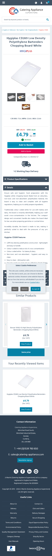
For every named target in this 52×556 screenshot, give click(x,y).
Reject (15, 289)
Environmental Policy (13, 527)
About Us (13, 503)
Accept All (35, 289)
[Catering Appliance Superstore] (26, 11)
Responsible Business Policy (39, 527)
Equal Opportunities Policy (38, 522)
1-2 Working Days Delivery (26, 171)
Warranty (13, 513)
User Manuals (13, 541)
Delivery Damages (38, 513)
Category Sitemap (13, 536)
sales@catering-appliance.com (27, 454)
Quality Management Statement (13, 532)
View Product (26, 344)
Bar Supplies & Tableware (8, 30)
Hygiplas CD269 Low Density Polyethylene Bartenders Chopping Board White (26, 395)
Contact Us (39, 503)
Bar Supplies (20, 30)
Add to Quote (26, 151)
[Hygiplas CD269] (26, 73)
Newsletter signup (25, 460)
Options (24, 289)
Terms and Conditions (13, 522)
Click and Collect (39, 508)
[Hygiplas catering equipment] (26, 51)
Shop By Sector (38, 536)
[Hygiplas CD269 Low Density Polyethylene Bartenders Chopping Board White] (26, 381)
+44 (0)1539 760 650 (27, 448)
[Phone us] (36, 2)
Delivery (13, 508)
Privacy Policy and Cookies (38, 532)
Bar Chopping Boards (32, 30)
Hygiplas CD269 (43, 30)
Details (9, 188)
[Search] (47, 19)
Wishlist (34, 156)
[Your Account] (41, 2)
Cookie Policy (35, 282)
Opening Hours (38, 541)
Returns (13, 517)
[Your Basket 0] (47, 2)
